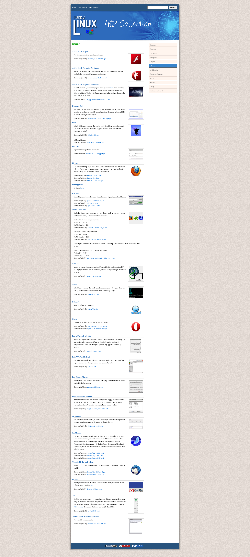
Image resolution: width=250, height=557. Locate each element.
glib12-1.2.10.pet (93, 203)
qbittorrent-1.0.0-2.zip (95, 426)
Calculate (153, 45)
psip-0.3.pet (92, 366)
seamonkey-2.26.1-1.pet (95, 458)
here (111, 88)
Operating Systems (156, 74)
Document (153, 53)
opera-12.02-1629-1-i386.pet (97, 328)
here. (82, 188)
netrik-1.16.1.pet (93, 294)
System (152, 82)
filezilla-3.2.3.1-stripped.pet (95, 153)
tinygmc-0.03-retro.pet (94, 489)
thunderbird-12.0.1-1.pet (95, 474)
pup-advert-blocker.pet (95, 387)
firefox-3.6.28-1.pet (94, 175)
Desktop (153, 49)
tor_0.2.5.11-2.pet (94, 511)
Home (74, 7)
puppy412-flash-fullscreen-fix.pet (98, 99)
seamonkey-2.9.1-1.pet (95, 455)
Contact (95, 7)
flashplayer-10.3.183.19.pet (97, 58)
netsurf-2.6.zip (93, 309)
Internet (152, 66)
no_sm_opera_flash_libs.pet (97, 78)
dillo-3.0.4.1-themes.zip (95, 142)
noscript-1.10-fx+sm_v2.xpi (97, 227)
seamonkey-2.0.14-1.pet (95, 453)
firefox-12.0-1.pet (93, 178)
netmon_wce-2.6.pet (94, 276)
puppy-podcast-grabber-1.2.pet (97, 408)
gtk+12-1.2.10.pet (94, 205)
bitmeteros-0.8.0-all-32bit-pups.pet (99, 118)
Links (90, 7)
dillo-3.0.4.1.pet (93, 135)
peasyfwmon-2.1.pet (94, 351)
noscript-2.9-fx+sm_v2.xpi (97, 239)
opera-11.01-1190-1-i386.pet (97, 326)
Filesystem (153, 57)
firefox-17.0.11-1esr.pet (95, 180)
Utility (152, 86)
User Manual (82, 7)
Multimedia (154, 70)
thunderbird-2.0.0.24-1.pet (96, 472)
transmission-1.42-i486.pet (97, 523)
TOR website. (78, 507)
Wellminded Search (156, 91)
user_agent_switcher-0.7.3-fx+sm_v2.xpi (101, 258)
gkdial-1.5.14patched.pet (95, 200)
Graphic (152, 61)
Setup (152, 78)
